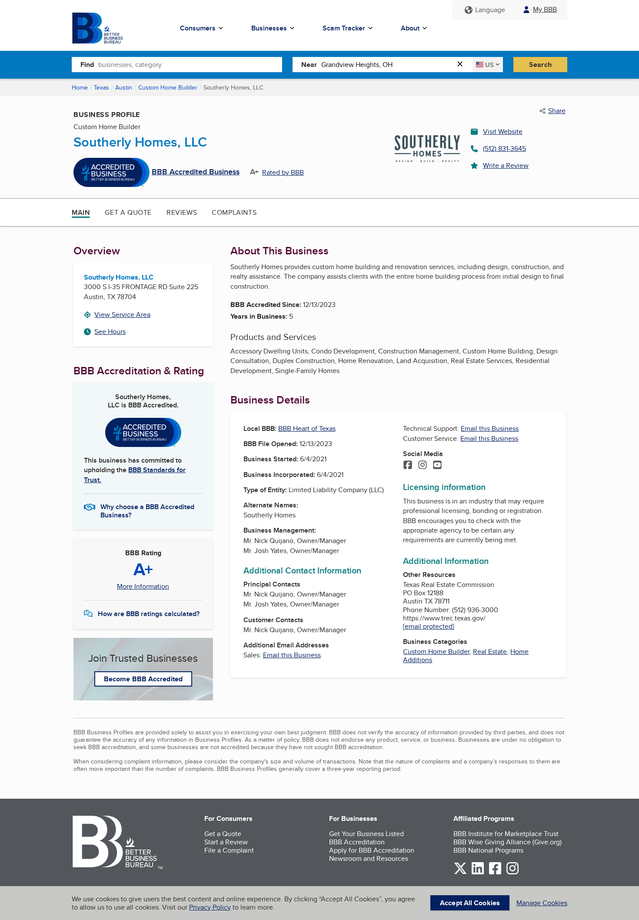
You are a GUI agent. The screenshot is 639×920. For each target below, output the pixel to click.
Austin (123, 87)
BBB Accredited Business (196, 172)
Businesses (269, 28)
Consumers (198, 28)
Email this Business (292, 655)
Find (87, 65)
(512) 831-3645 (504, 148)
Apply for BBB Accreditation (371, 850)
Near (309, 65)
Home (80, 87)
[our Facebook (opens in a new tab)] (495, 873)
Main (81, 212)
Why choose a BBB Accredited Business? (147, 510)
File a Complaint (229, 850)
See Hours (110, 331)
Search (540, 65)
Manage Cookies (541, 903)
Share (557, 110)
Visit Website (503, 131)
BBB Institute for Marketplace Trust (506, 834)
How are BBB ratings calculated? (149, 614)
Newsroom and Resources (368, 858)
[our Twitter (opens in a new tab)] (460, 873)
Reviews (181, 212)
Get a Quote (128, 212)
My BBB (545, 9)
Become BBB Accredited (143, 679)
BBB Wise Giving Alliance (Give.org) (507, 842)
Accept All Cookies (470, 903)
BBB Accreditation (357, 842)
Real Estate (490, 652)
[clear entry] (463, 64)
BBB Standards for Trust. (135, 474)
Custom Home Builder (167, 87)
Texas (101, 87)
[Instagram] (422, 465)
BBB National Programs (488, 850)
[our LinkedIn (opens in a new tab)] (478, 873)
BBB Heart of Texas (307, 428)
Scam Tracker (344, 28)
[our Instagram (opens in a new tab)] (512, 873)
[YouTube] (437, 465)
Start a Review (226, 842)
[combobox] (190, 64)
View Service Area (122, 314)
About (410, 28)
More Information (143, 586)
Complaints (234, 212)
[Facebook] (408, 465)
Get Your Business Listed (366, 834)
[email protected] (428, 626)
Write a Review (506, 165)
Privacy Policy (210, 907)
